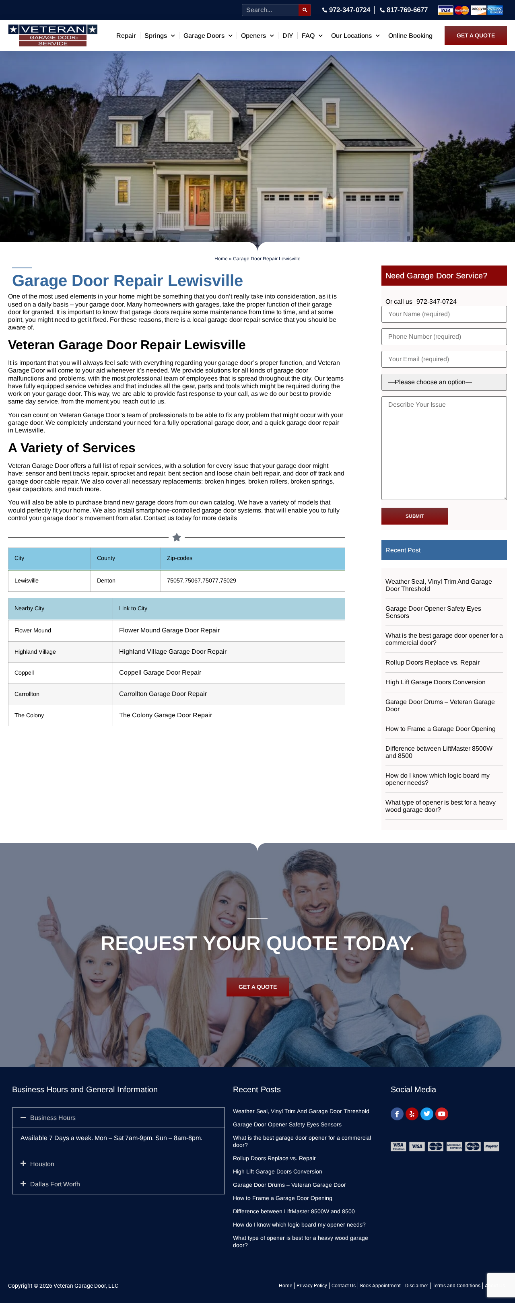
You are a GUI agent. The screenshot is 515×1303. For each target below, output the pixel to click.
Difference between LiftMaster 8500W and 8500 (438, 752)
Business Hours (53, 1117)
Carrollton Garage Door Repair (163, 693)
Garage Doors (204, 35)
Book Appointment (380, 1286)
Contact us (159, 518)
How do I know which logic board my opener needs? (437, 779)
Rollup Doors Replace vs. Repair (432, 662)
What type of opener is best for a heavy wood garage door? (440, 806)
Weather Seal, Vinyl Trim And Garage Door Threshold (438, 585)
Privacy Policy (312, 1286)
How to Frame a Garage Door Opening (440, 728)
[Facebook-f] (397, 1113)
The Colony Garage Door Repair (165, 715)
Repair (126, 35)
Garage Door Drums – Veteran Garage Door (440, 705)
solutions (218, 370)
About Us (495, 1286)
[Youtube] (441, 1113)
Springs (155, 35)
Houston (42, 1164)
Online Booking (410, 35)
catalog (224, 502)
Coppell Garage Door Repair (160, 672)
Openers (253, 35)
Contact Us (344, 1286)
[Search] (305, 10)
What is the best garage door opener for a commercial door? (444, 639)
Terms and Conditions (456, 1286)
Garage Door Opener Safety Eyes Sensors (433, 612)
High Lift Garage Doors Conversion (435, 682)
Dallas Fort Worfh (55, 1184)
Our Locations (351, 35)
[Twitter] (426, 1113)
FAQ (308, 35)
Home (221, 258)
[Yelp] (412, 1113)
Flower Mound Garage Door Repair (169, 630)
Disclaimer (416, 1286)
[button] (118, 1118)
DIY (287, 35)
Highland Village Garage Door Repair (173, 651)
